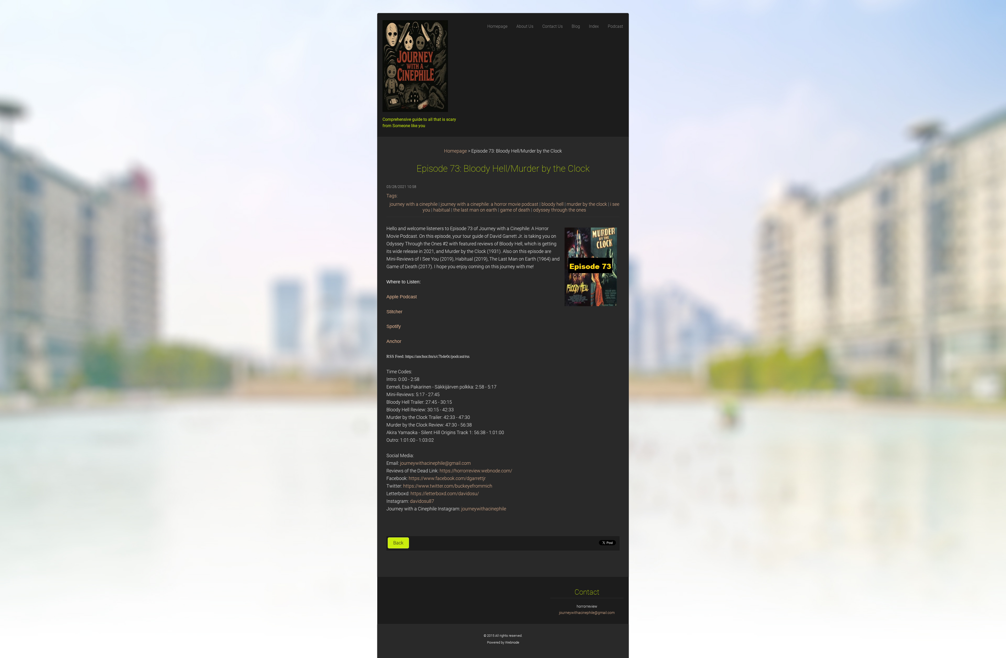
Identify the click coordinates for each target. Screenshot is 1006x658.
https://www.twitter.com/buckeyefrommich (447, 486)
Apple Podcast (401, 296)
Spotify (393, 326)
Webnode (512, 642)
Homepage (455, 151)
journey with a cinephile (414, 204)
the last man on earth (475, 210)
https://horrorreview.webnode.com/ (476, 470)
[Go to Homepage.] (421, 67)
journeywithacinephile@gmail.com (435, 463)
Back (398, 543)
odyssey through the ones (559, 210)
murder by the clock (587, 204)
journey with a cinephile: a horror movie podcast (489, 204)
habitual (441, 210)
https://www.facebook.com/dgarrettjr (447, 478)
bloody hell (553, 204)
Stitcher (394, 311)
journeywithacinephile (483, 508)
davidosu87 (422, 501)
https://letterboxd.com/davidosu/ (445, 493)
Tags (391, 195)
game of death (515, 210)
